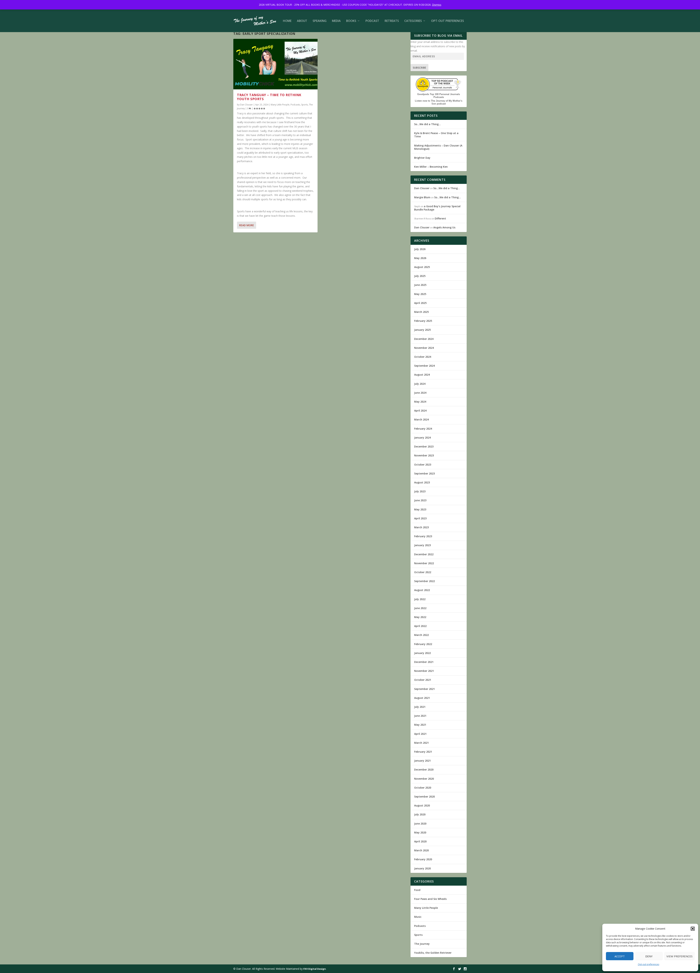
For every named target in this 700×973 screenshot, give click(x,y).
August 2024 (422, 374)
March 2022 (421, 635)
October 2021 (422, 680)
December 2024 (423, 339)
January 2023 (422, 545)
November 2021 (424, 671)
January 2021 (422, 760)
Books (351, 21)
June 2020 (420, 823)
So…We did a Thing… (427, 124)
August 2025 (422, 267)
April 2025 (420, 303)
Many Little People (280, 104)
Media (336, 21)
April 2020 (420, 841)
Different (440, 218)
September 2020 (424, 796)
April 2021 (420, 733)
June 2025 (420, 285)
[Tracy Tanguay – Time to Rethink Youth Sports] (275, 64)
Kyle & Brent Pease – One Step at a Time (436, 134)
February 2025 (423, 321)
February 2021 (423, 751)
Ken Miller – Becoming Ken (431, 166)
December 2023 (423, 446)
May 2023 (420, 509)
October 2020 (422, 787)
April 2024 (420, 410)
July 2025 (419, 276)
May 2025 (420, 294)
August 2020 (422, 805)
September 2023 (424, 473)
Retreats (392, 21)
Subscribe (419, 67)
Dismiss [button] (436, 4)
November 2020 (424, 778)
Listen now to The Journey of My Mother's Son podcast (438, 102)
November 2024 (424, 348)
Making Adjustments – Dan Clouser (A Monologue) (438, 147)
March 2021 (421, 742)
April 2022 (420, 626)
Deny (649, 956)
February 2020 (423, 859)
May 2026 (420, 258)
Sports (304, 104)
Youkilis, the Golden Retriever (433, 952)
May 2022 (420, 617)
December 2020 (423, 769)
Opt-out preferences (648, 964)
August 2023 (422, 482)
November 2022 (424, 563)
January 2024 (422, 437)
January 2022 (422, 653)
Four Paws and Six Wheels (430, 899)
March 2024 (421, 419)
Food (417, 890)
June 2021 (420, 715)
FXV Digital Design (314, 968)
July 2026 (419, 249)
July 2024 (419, 383)
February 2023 (423, 536)
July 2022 (419, 599)
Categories (413, 21)
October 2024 (422, 356)
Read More (246, 225)
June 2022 (420, 608)
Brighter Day (422, 157)
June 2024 (420, 392)
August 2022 (422, 590)
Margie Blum (422, 197)
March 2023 (421, 527)
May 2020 (420, 832)
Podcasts (295, 104)
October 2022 (422, 572)
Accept (620, 956)
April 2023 (420, 518)
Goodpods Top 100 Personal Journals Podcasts (438, 96)
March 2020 (421, 850)
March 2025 (421, 312)
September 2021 (424, 689)
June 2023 (420, 500)
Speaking (319, 21)
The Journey (422, 943)
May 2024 (420, 401)
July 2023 (419, 491)
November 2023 (424, 455)
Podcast (372, 21)
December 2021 (423, 662)
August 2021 (422, 698)
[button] (693, 928)
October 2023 (422, 464)
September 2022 (424, 581)
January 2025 (422, 329)
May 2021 (420, 724)
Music (417, 916)
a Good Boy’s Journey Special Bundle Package (437, 207)
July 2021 (419, 706)
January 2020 (422, 868)
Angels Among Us (444, 227)
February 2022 (423, 644)
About (302, 21)
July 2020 (419, 814)
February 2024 (423, 428)
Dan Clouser (246, 104)
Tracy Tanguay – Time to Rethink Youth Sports (269, 97)
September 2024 (424, 365)
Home (287, 21)
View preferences (679, 956)
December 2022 (423, 554)
